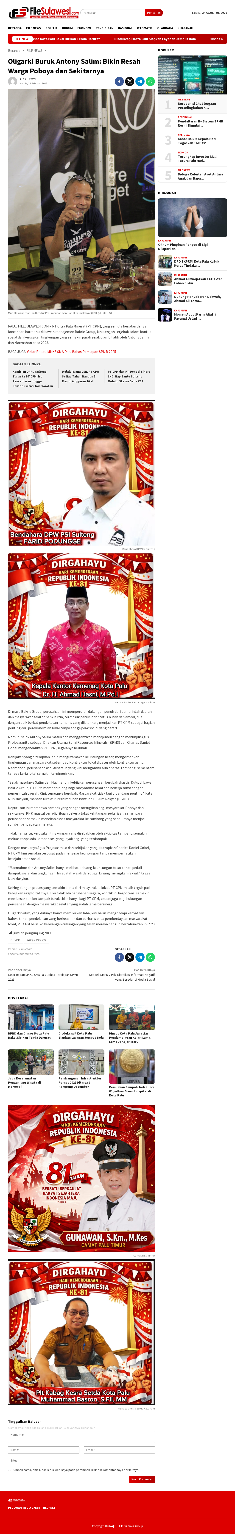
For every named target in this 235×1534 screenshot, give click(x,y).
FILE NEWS (184, 99)
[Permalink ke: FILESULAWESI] (12, 81)
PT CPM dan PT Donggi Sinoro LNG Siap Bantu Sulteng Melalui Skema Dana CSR (129, 376)
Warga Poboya (37, 940)
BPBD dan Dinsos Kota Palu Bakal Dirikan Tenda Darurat (29, 1035)
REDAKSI (49, 1508)
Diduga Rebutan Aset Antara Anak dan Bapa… (200, 176)
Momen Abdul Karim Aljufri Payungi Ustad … (195, 316)
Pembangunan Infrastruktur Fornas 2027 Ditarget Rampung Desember (80, 1082)
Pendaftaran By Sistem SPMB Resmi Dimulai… (200, 123)
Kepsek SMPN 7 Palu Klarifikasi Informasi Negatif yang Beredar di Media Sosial (122, 975)
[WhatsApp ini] (150, 81)
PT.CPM (15, 940)
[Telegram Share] (140, 81)
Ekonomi (183, 152)
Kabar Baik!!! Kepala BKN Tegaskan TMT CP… (197, 141)
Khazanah (164, 240)
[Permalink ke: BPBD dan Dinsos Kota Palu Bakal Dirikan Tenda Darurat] (31, 1017)
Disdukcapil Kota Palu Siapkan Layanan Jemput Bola (93, 39)
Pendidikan (185, 117)
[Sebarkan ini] (119, 81)
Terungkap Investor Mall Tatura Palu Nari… (197, 159)
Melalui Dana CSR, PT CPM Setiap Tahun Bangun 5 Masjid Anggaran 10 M (80, 376)
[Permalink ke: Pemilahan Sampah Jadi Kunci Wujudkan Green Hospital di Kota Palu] (132, 1066)
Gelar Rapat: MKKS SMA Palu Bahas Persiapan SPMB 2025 (71, 351)
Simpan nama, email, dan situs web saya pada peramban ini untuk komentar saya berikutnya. (76, 1470)
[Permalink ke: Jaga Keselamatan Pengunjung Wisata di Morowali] (31, 1062)
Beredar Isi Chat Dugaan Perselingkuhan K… (197, 106)
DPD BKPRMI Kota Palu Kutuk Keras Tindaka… (196, 263)
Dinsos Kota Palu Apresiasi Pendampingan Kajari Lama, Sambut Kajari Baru (130, 1037)
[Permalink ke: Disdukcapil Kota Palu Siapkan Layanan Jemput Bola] (81, 1017)
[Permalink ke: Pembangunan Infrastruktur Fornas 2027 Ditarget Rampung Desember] (81, 1062)
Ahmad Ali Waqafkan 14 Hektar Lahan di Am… (198, 281)
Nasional (184, 134)
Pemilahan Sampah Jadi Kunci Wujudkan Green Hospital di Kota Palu (131, 1091)
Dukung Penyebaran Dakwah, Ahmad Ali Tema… (197, 299)
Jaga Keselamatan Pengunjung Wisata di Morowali (24, 1082)
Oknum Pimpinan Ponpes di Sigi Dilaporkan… (183, 247)
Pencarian (154, 13)
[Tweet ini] (129, 81)
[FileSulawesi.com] (44, 12)
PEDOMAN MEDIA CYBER (24, 1508)
